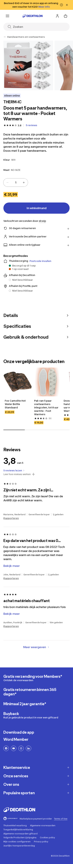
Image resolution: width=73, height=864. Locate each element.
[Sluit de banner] (67, 5)
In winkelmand (37, 208)
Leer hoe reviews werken (17, 474)
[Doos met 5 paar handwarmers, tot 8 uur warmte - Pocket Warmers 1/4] (28, 65)
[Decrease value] (7, 182)
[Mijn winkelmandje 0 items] (65, 16)
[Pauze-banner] (61, 5)
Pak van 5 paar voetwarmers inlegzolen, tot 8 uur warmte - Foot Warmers (46, 407)
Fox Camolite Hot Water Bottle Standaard (15, 404)
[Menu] (7, 16)
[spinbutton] (16, 182)
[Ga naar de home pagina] (32, 15)
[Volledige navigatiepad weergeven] (4, 37)
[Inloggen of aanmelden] (57, 16)
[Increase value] (24, 182)
